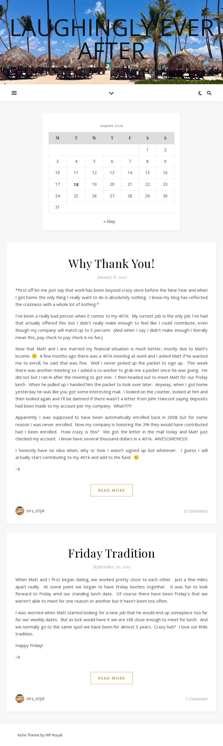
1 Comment (197, 699)
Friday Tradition (111, 553)
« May (109, 221)
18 (76, 184)
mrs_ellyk (35, 510)
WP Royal (54, 735)
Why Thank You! (111, 263)
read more (111, 490)
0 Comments (196, 511)
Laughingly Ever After (111, 38)
